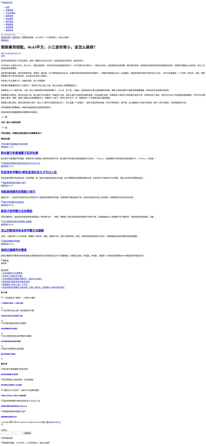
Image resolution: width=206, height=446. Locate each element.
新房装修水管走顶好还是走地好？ (16, 282)
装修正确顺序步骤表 (14, 249)
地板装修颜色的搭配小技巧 (18, 191)
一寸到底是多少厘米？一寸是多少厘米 (12, 303)
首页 (8, 7)
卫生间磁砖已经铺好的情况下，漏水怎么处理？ (22, 279)
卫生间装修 (10, 13)
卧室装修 (9, 10)
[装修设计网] (6, 3)
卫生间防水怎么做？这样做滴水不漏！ (12, 315)
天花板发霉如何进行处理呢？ (9, 328)
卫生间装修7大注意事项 (12, 273)
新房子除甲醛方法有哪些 (16, 211)
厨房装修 (9, 16)
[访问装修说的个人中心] (5, 260)
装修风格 (9, 27)
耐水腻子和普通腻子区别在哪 (19, 152)
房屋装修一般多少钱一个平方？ (15, 285)
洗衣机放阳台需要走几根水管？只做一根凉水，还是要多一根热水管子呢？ (33, 287)
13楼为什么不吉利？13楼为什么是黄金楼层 (13, 395)
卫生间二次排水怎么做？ (12, 276)
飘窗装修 (9, 24)
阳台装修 (9, 19)
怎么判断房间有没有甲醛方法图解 (22, 230)
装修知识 (9, 30)
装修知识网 (5, 37)
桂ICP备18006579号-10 (51, 422)
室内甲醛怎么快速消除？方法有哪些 (11, 385)
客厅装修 (9, 22)
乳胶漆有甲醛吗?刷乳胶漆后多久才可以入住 (29, 172)
